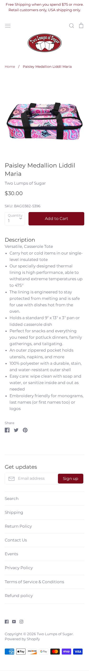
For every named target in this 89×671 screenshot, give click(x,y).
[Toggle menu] (8, 25)
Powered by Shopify (22, 639)
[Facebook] (5, 621)
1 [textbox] (8, 220)
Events (11, 553)
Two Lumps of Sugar (25, 183)
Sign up (70, 478)
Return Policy (18, 526)
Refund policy (19, 595)
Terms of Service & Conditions (34, 581)
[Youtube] (12, 621)
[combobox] (15, 218)
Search (12, 498)
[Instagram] (19, 621)
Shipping (14, 512)
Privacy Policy (19, 567)
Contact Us (16, 540)
